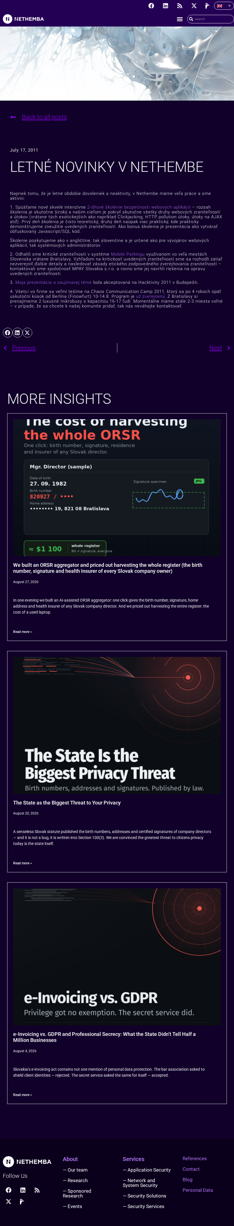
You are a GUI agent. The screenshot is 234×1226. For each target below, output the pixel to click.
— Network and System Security (140, 1183)
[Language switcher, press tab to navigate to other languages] (224, 6)
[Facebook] (151, 5)
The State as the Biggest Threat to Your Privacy (67, 803)
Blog (188, 1179)
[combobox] (210, 19)
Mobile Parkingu (128, 254)
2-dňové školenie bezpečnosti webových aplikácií (139, 207)
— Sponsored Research (77, 1193)
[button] (179, 19)
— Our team (75, 1170)
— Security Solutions (144, 1196)
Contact (191, 1169)
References (195, 1158)
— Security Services (143, 1206)
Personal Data (198, 1190)
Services (133, 1159)
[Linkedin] (165, 5)
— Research (75, 1180)
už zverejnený (150, 296)
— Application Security (147, 1170)
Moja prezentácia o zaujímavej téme (53, 282)
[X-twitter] (194, 5)
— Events (72, 1206)
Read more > (22, 632)
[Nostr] (208, 5)
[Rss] (179, 5)
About (70, 1159)
